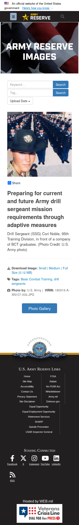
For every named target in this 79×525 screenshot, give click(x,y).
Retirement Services (39, 416)
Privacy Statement (27, 396)
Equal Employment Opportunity (38, 411)
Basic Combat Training (36, 279)
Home (27, 376)
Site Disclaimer (27, 401)
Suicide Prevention (39, 427)
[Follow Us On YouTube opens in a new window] (45, 459)
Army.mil (52, 396)
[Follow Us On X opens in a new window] (23, 459)
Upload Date (19, 101)
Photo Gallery (40, 308)
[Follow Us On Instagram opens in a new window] (34, 459)
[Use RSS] (12, 476)
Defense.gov (53, 401)
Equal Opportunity (38, 406)
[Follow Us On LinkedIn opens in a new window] (56, 459)
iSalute (53, 381)
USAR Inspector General (39, 432)
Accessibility (27, 386)
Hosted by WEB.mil (38, 501)
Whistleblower (53, 391)
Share (16, 183)
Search (61, 84)
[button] (38, 8)
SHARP (39, 421)
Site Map (27, 381)
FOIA (53, 376)
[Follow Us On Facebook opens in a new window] (12, 459)
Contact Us (27, 391)
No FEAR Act (53, 386)
